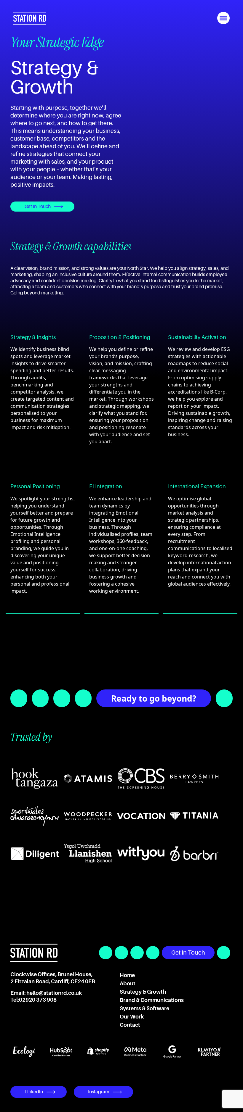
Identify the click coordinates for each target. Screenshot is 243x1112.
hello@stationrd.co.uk (54, 993)
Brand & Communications (152, 1000)
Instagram (98, 1092)
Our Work (132, 1017)
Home (127, 975)
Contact (130, 1025)
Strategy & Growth (143, 992)
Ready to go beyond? (153, 698)
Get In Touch (38, 206)
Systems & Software (144, 1008)
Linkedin (34, 1092)
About (127, 984)
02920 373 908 (38, 1000)
